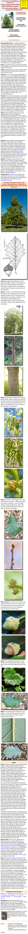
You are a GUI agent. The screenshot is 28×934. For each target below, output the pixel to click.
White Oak (20, 152)
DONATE (24, 8)
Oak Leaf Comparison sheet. (11, 179)
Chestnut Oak (5, 848)
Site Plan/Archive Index (14, 893)
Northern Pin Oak (6, 844)
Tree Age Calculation (14, 40)
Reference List (5, 909)
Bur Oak (11, 152)
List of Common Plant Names (14, 894)
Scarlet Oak (10, 856)
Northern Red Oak (9, 845)
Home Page (17, 896)
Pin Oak (21, 854)
